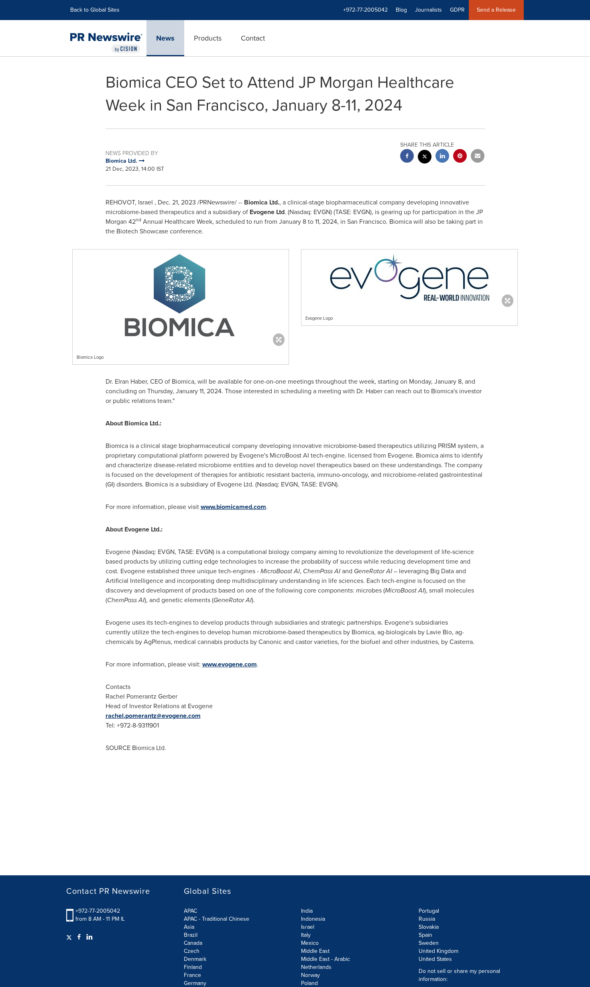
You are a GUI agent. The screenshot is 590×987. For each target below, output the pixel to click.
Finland (193, 967)
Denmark (195, 959)
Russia (427, 919)
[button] (181, 295)
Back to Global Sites (95, 10)
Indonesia (313, 919)
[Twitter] (70, 937)
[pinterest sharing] (460, 157)
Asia (189, 927)
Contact (253, 38)
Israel (307, 927)
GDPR (457, 10)
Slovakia (429, 927)
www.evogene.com (229, 664)
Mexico (310, 943)
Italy (306, 935)
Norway (310, 975)
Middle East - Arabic (325, 959)
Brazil (190, 935)
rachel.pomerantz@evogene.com (153, 715)
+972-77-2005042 (97, 911)
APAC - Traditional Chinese (216, 919)
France (192, 975)
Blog (401, 10)
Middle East (315, 951)
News (165, 38)
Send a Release (496, 10)
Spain (425, 935)
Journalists (428, 10)
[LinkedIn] (89, 937)
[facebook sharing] (407, 157)
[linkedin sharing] (442, 157)
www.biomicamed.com (233, 506)
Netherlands (316, 967)
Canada (193, 943)
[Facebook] (79, 937)
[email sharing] (477, 157)
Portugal (429, 911)
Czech (191, 951)
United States (435, 959)
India (307, 911)
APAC (190, 911)
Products (208, 38)
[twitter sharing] (424, 158)
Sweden (429, 943)
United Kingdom (438, 951)
